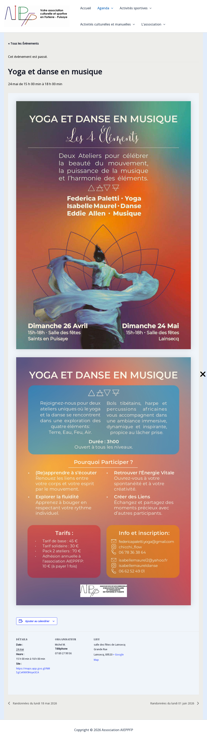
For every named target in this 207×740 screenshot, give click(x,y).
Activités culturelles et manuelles (105, 24)
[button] (111, 8)
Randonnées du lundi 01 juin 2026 (172, 703)
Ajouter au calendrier (37, 621)
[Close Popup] (203, 374)
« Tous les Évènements (23, 43)
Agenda (103, 8)
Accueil (85, 8)
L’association (151, 24)
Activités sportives (134, 8)
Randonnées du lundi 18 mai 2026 (34, 703)
